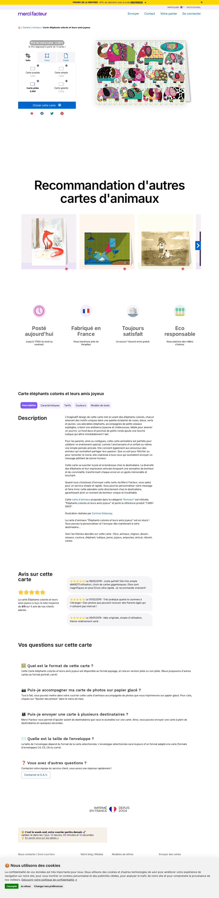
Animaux (36, 27)
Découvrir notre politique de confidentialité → (49, 879)
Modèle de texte (100, 405)
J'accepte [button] (11, 886)
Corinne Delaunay (102, 513)
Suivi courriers (46, 854)
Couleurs (81, 405)
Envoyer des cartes (170, 854)
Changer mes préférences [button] (48, 886)
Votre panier (168, 13)
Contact (149, 13)
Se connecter (191, 13)
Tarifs (67, 405)
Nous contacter (27, 854)
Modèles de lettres (122, 854)
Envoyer (133, 13)
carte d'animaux (81, 499)
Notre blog (87, 854)
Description (29, 405)
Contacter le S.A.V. (35, 774)
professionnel (193, 7)
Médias (99, 854)
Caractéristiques (50, 405)
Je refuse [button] (26, 886)
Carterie (26, 27)
